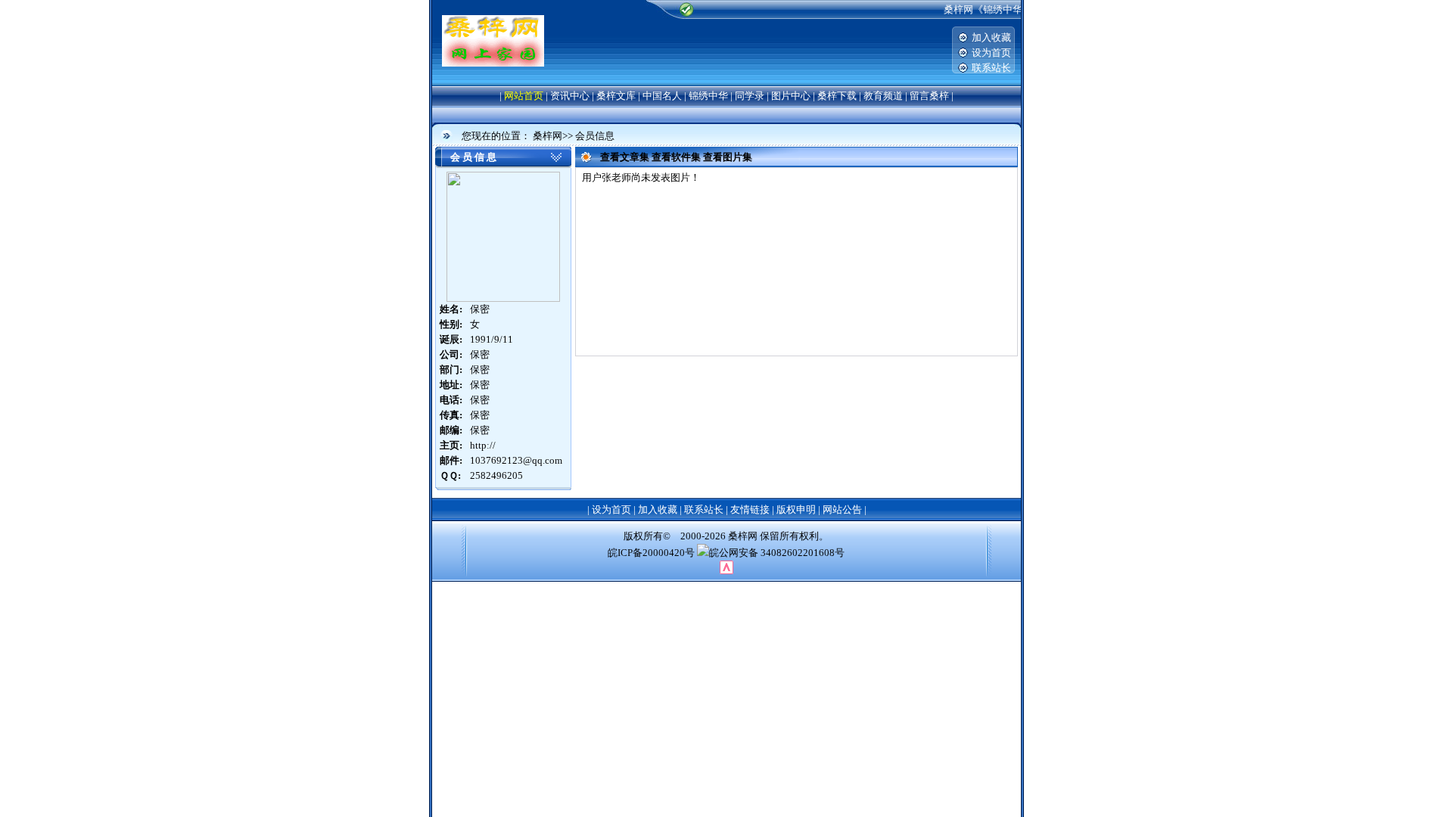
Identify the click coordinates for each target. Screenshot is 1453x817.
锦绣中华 (708, 95)
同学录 (749, 95)
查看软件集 (676, 157)
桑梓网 (547, 135)
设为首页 (991, 52)
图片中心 (791, 95)
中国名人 (662, 95)
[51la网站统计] (726, 570)
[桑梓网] (493, 63)
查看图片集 (727, 157)
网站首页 (523, 95)
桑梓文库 (616, 95)
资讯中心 (570, 95)
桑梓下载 (837, 95)
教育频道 (883, 95)
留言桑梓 (929, 95)
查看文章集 (624, 157)
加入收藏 (991, 37)
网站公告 (842, 509)
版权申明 (796, 509)
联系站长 (991, 67)
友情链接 (750, 509)
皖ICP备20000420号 (651, 552)
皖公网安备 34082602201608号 (777, 552)
